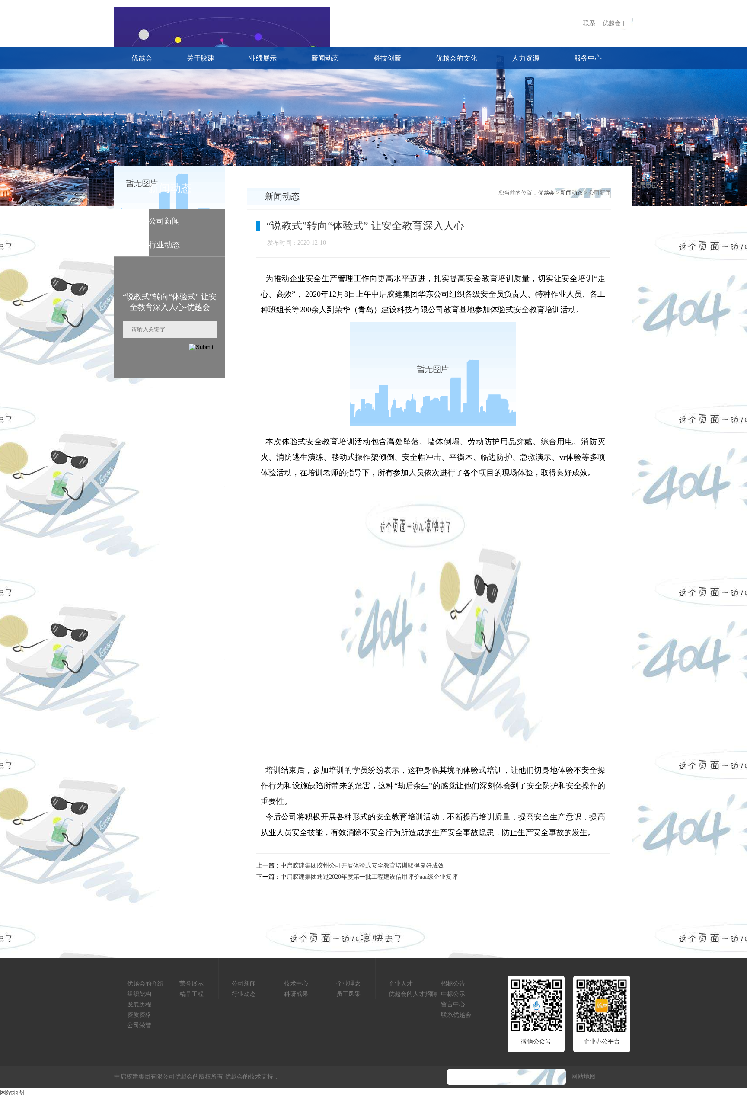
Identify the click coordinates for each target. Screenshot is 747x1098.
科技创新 (387, 58)
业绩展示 (263, 58)
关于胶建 (200, 58)
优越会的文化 (456, 58)
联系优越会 (456, 1015)
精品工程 (191, 994)
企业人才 (401, 983)
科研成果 (296, 994)
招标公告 (453, 983)
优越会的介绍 (145, 983)
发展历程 (139, 1004)
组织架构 (139, 994)
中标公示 (453, 994)
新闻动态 (325, 58)
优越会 (612, 23)
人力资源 (526, 58)
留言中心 (453, 1004)
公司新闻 (244, 983)
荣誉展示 (191, 983)
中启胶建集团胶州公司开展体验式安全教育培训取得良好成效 (362, 865)
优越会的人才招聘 (413, 994)
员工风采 (348, 994)
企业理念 (348, 983)
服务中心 (588, 58)
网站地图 (583, 1076)
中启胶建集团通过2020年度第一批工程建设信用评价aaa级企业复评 (369, 877)
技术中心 (296, 983)
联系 (589, 23)
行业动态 (244, 994)
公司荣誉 (139, 1025)
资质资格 (139, 1015)
